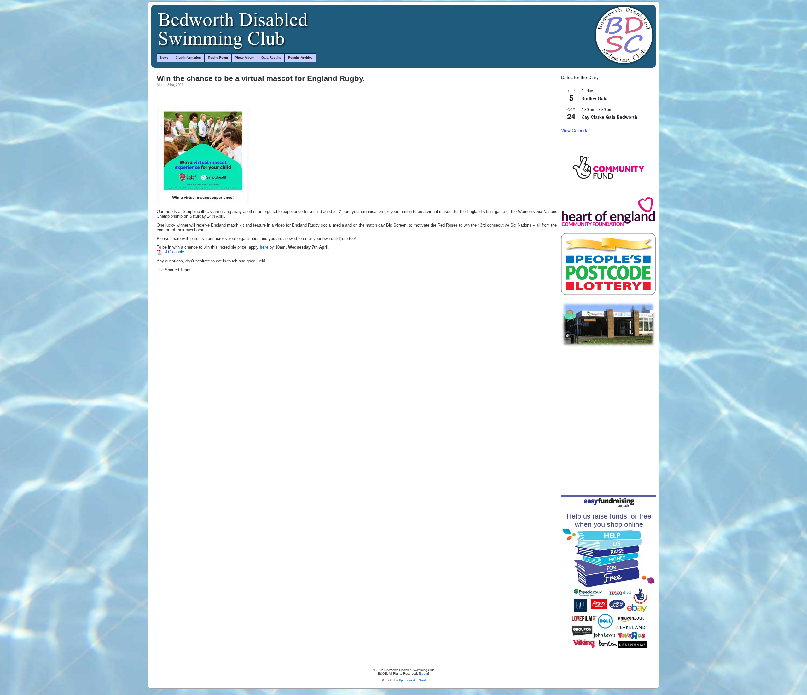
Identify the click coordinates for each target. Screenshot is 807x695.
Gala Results (271, 57)
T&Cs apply (173, 252)
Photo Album (244, 57)
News (164, 57)
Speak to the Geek (413, 680)
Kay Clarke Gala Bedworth (609, 117)
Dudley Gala (594, 98)
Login (424, 673)
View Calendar (575, 130)
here (264, 247)
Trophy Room (218, 57)
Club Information (188, 57)
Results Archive (300, 57)
